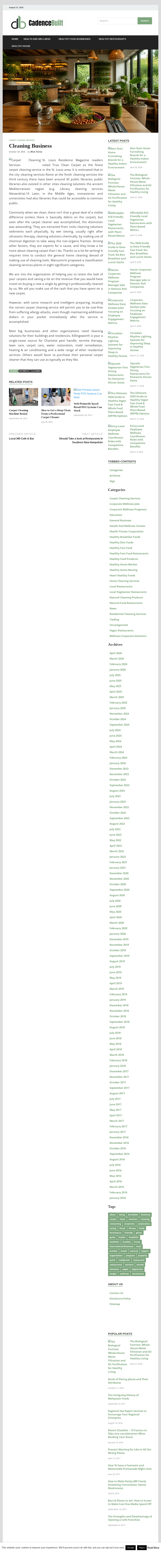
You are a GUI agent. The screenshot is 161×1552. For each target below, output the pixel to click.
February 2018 (118, 1060)
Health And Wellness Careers (127, 526)
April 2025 (116, 691)
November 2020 (119, 878)
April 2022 (116, 845)
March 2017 (117, 1121)
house (137, 1241)
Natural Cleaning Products (126, 597)
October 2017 (118, 1082)
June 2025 (116, 680)
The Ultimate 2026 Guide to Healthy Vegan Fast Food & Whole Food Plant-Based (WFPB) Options (139, 403)
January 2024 (118, 763)
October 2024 (118, 719)
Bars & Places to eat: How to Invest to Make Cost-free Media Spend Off (129, 1502)
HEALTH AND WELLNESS (37, 39)
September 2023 (119, 785)
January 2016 (118, 1198)
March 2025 (117, 697)
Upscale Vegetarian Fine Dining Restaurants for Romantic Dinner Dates (141, 372)
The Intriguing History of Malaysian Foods (123, 1396)
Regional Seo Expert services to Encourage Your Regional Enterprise (127, 1414)
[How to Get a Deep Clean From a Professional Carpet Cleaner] (55, 398)
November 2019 (119, 945)
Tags (112, 481)
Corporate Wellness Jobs (125, 504)
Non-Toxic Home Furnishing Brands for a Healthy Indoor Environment (140, 155)
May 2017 (115, 1110)
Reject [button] (142, 1547)
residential (124, 1260)
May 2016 (115, 1176)
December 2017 (119, 1071)
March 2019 (117, 989)
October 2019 (118, 950)
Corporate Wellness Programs (128, 509)
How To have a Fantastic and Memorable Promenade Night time (130, 1467)
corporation (144, 1223)
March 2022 (117, 851)
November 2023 (119, 774)
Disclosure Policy (120, 1298)
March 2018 (117, 1055)
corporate (129, 1223)
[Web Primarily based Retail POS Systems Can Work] (88, 394)
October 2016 (118, 1148)
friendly (129, 1232)
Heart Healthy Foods (122, 575)
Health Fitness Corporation (127, 531)
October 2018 (118, 1016)
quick (112, 1260)
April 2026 (116, 653)
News (113, 608)
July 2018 (115, 1033)
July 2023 (115, 796)
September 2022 (119, 818)
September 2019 (119, 956)
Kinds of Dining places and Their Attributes (128, 1380)
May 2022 (115, 840)
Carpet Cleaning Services (22, 140)
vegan (125, 1269)
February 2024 (118, 757)
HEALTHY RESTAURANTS (112, 39)
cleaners (133, 1219)
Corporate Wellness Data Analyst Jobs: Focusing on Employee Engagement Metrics (139, 310)
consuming (115, 1223)
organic (145, 1250)
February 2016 (118, 1192)
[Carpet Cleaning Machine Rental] (23, 398)
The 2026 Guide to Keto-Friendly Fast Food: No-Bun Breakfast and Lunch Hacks (141, 249)
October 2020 (118, 884)
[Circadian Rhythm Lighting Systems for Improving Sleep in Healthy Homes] (118, 333)
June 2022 (116, 834)
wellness (124, 1273)
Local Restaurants (121, 586)
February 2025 (118, 702)
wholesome (138, 1273)
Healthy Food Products (124, 559)
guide (112, 1237)
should (140, 1264)
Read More (153, 1547)
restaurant (138, 1260)
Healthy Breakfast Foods (125, 537)
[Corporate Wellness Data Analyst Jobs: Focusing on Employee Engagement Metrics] (118, 300)
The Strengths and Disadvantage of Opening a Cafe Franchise (130, 1518)
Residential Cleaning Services (128, 614)
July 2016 (115, 1165)
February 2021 (118, 862)
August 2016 (117, 1159)
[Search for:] (125, 20)
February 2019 (118, 994)
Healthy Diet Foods (121, 542)
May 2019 (115, 978)
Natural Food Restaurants (126, 603)
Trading (114, 619)
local (138, 1246)
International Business (121, 1246)
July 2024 (115, 730)
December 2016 (119, 1137)
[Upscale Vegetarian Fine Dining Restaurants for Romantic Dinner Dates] (118, 363)
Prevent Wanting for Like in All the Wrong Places (129, 1451)
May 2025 (115, 686)
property (142, 1255)
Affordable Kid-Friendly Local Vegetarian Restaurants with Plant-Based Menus (141, 221)
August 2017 (117, 1093)
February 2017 (118, 1126)
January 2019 (118, 1000)
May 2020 (115, 911)
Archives (115, 475)
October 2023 (118, 779)
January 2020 (118, 934)
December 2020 (119, 873)
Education (116, 515)
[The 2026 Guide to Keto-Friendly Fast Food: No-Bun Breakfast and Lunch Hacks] (118, 243)
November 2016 (119, 1143)
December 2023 (119, 768)
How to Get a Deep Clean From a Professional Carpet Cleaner (55, 414)
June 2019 (116, 972)
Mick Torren (36, 152)
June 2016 (116, 1170)
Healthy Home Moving (123, 570)
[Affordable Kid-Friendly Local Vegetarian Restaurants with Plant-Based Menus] (118, 213)
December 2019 (119, 939)
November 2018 (119, 1011)
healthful (134, 1237)
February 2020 (118, 928)
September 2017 (119, 1088)
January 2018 (118, 1066)
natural (134, 1250)
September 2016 (119, 1154)
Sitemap (115, 1304)
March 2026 (117, 658)
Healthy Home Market (123, 564)
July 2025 (115, 675)
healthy (127, 1241)
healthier (114, 1241)
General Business (120, 520)
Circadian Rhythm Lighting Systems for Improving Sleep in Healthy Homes (140, 341)
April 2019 (116, 983)
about (113, 1214)
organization (116, 1255)
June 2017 (116, 1104)
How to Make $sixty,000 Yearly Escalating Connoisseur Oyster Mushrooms (127, 1485)
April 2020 (116, 917)
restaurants (116, 1264)
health (122, 1237)
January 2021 (118, 867)
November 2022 (119, 807)
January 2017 (118, 1132)
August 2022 (117, 823)
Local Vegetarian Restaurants (128, 592)
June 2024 (116, 735)
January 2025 (118, 708)
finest (122, 1228)
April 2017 (116, 1115)
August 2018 (117, 1027)
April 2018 (116, 1049)
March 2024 (117, 752)
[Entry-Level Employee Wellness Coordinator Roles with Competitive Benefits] (118, 426)
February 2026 (118, 664)
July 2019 (115, 967)
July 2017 (115, 1099)
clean (122, 1219)
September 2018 (119, 1022)
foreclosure (115, 1232)
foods (141, 1228)
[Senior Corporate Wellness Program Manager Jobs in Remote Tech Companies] (118, 270)
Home (15, 39)
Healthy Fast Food (121, 548)
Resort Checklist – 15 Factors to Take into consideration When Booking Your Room (127, 1434)
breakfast (133, 1214)
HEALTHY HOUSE (21, 46)
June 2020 (116, 906)
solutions (114, 1269)
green (139, 1232)
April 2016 (116, 1181)
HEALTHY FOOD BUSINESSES (74, 39)
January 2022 (118, 856)
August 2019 (117, 961)
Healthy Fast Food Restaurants (129, 553)
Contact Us (116, 1293)
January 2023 (118, 801)
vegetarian (137, 1269)
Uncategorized (119, 625)
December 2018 (119, 1005)
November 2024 (119, 713)
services (129, 1264)
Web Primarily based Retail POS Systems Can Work (88, 407)
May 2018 (115, 1044)
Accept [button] (130, 1547)
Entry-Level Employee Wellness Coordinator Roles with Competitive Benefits (137, 436)
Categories (116, 470)
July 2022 (115, 829)
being (122, 1214)
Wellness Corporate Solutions (128, 636)
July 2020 (115, 900)
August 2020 (117, 895)
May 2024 (115, 741)
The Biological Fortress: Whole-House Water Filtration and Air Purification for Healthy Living (141, 183)
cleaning (36, 371)
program (130, 1255)
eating (113, 1228)
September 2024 (119, 724)
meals (124, 1250)
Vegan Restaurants (121, 630)
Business (24, 371)
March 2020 (117, 923)
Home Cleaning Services (124, 581)
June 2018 (116, 1038)
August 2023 (117, 790)
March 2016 (117, 1187)
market (113, 1250)
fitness (132, 1228)
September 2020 (119, 889)
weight (113, 1273)
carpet (113, 1219)
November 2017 (119, 1077)
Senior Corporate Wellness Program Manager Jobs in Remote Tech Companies (140, 278)
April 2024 (116, 746)
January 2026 (118, 669)
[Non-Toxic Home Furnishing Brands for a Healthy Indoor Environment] (118, 148)
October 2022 (118, 812)
